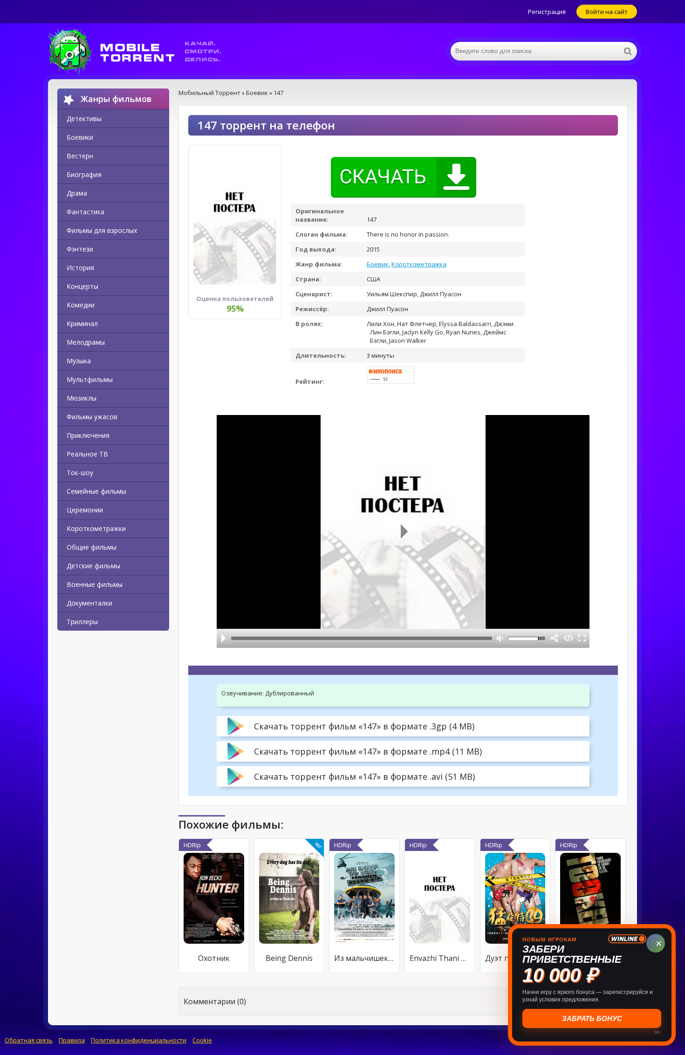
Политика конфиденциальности (138, 1040)
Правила (72, 1040)
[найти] (627, 51)
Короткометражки (96, 528)
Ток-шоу (80, 472)
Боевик (378, 264)
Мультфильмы (90, 379)
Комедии (81, 304)
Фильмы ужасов (92, 416)
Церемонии (85, 509)
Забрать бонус (592, 1018)
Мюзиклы (81, 398)
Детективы (84, 118)
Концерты (82, 286)
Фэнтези (80, 249)
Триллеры (82, 621)
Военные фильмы (95, 584)
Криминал (82, 323)
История (80, 267)
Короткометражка (418, 264)
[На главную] (141, 51)
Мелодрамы (86, 342)
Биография (84, 174)
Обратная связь (29, 1040)
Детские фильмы (93, 565)
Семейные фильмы (96, 491)
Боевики (80, 137)
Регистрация (547, 11)
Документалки (89, 603)
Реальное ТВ (87, 453)
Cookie (202, 1040)
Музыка (79, 360)
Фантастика (85, 211)
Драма (77, 193)
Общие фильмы (91, 547)
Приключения (88, 435)
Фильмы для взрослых (102, 230)
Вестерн (80, 155)
